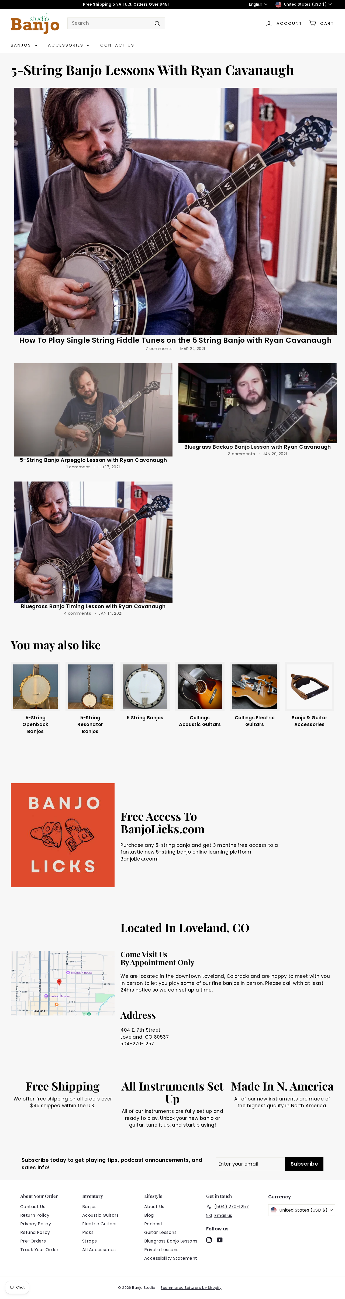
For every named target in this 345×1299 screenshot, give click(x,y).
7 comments (160, 348)
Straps (89, 1241)
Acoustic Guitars (100, 1215)
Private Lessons (161, 1250)
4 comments (78, 613)
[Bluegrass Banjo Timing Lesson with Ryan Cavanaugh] (93, 542)
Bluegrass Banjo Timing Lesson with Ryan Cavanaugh (93, 606)
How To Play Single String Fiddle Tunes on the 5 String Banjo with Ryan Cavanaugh (175, 340)
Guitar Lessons (160, 1232)
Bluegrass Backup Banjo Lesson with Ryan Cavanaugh (257, 447)
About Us (154, 1207)
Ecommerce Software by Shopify (191, 1287)
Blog (149, 1215)
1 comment (79, 467)
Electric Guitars (99, 1224)
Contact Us (117, 45)
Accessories (66, 45)
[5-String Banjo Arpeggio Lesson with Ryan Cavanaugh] (93, 409)
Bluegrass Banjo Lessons (171, 1241)
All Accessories (99, 1250)
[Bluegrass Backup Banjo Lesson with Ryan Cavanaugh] (257, 403)
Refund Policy (35, 1232)
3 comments (242, 453)
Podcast (153, 1224)
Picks (88, 1232)
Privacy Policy (35, 1224)
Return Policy (35, 1215)
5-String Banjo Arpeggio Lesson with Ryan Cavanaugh (93, 460)
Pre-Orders (33, 1241)
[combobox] (116, 23)
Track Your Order (39, 1250)
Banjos (22, 45)
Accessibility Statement (170, 1258)
